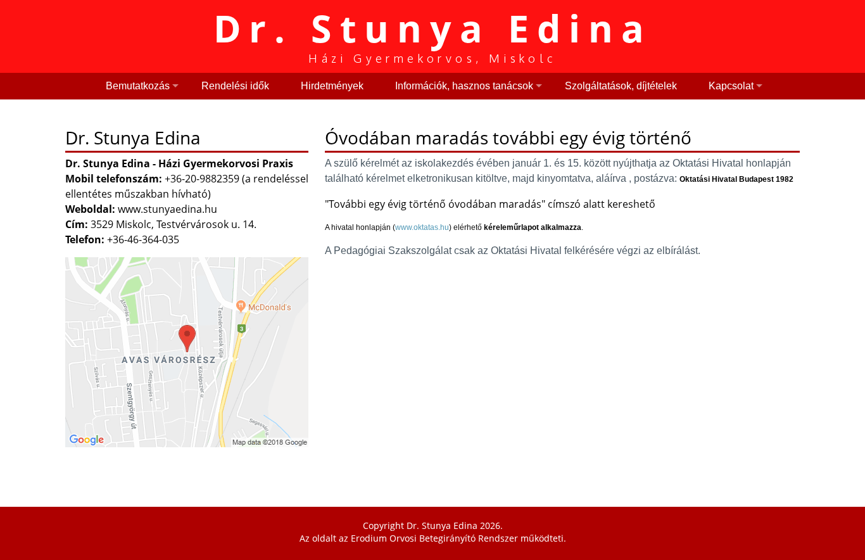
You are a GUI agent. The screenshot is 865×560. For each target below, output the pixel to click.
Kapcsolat (731, 85)
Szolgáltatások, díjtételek (621, 85)
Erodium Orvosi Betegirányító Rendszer (434, 538)
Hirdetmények (332, 85)
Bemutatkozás (138, 85)
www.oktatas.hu (422, 227)
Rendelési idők (235, 85)
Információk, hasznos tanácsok (464, 85)
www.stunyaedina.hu (167, 209)
